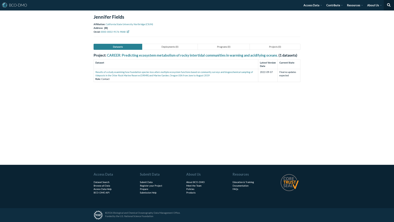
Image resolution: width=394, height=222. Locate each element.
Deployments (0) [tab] (169, 46)
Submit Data (146, 182)
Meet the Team (193, 185)
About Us (373, 5)
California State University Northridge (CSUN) (129, 24)
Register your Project (151, 185)
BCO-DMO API (102, 192)
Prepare (144, 189)
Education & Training (243, 182)
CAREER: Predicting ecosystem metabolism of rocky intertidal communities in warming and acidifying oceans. (192, 55)
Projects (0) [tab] (275, 46)
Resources (353, 5)
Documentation (241, 185)
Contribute (333, 5)
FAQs (235, 189)
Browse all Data (102, 185)
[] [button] (106, 28)
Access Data (311, 5)
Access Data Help (103, 189)
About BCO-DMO (195, 182)
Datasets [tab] (118, 46)
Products (191, 192)
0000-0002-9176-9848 (113, 31)
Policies (190, 189)
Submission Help (148, 192)
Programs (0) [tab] (223, 46)
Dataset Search (101, 182)
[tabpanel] (197, 71)
